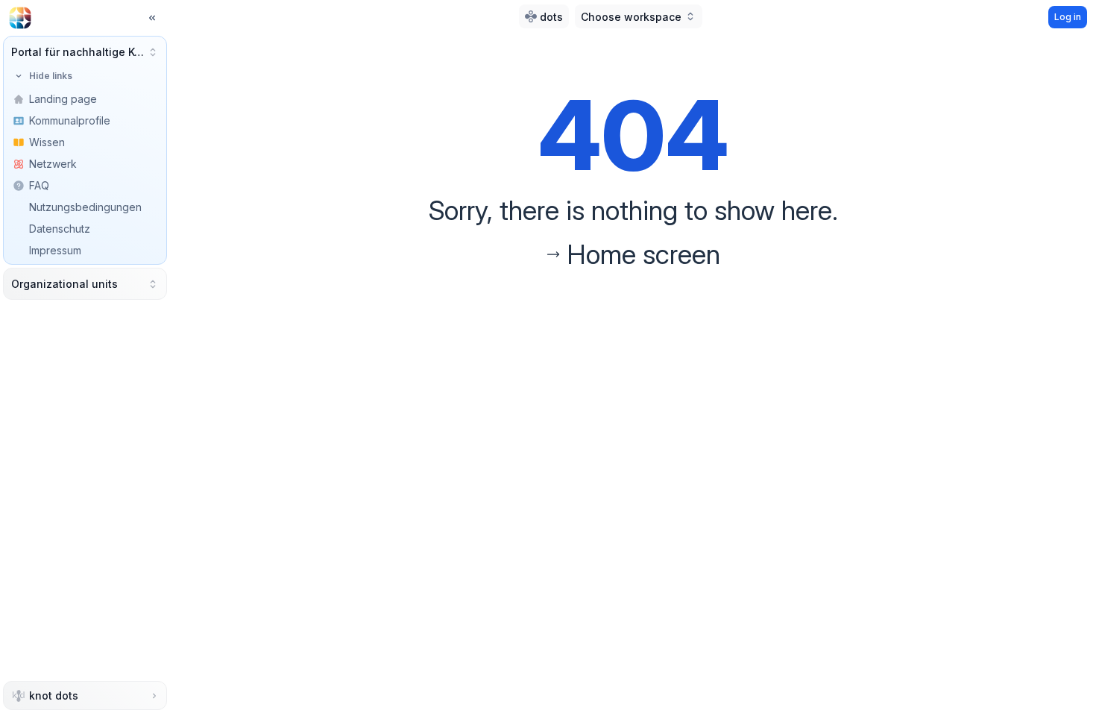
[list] (85, 185)
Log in (1067, 16)
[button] (85, 52)
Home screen (643, 254)
